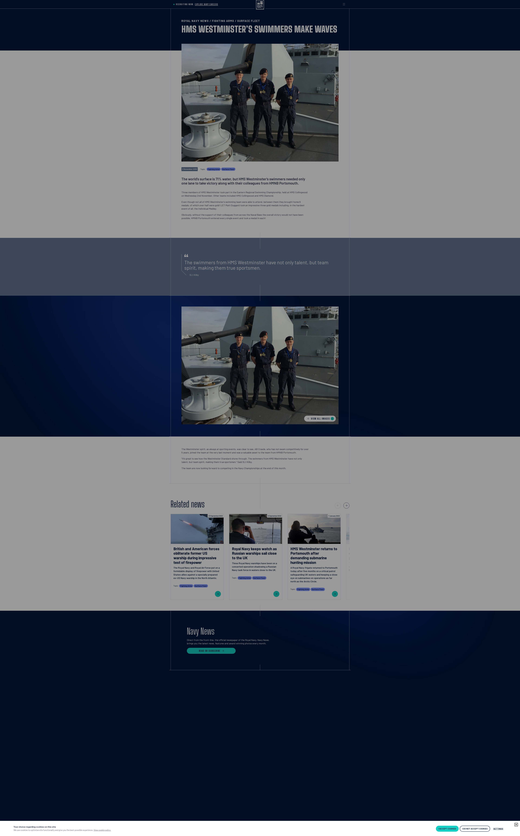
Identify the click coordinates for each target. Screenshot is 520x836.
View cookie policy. (102, 830)
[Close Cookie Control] (516, 824)
